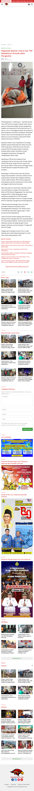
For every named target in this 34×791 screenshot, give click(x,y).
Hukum (3, 48)
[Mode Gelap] (29, 4)
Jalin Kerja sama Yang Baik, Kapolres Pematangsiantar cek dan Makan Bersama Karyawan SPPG (8, 752)
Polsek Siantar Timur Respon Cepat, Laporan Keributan (24, 636)
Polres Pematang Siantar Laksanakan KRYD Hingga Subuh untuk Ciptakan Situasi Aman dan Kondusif (15, 261)
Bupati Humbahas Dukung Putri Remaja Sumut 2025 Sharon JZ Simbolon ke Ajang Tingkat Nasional (25, 752)
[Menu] (2, 4)
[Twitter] (15, 779)
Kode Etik (13, 784)
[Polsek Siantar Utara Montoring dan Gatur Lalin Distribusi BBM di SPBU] (25, 283)
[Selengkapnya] (32, 665)
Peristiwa (8, 48)
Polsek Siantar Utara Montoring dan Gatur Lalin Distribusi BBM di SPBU (17, 246)
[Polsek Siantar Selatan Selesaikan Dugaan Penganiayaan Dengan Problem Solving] (8, 644)
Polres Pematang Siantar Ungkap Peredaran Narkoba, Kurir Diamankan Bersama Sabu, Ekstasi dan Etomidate (25, 651)
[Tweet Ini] (21, 272)
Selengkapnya (16, 658)
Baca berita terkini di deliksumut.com (17, 266)
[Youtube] (21, 779)
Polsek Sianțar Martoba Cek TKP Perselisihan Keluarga (7, 636)
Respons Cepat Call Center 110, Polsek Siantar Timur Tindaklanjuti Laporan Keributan (15, 257)
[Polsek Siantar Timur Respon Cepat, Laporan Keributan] (25, 629)
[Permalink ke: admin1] (2, 59)
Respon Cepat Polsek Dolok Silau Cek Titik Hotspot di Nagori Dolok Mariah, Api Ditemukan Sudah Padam (15, 242)
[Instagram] (18, 779)
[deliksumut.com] (6, 4)
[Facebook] (12, 779)
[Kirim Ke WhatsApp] (31, 272)
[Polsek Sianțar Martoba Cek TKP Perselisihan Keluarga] (8, 629)
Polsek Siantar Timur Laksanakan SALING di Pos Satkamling (14, 249)
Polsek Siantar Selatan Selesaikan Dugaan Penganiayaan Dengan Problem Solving (7, 651)
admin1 (6, 58)
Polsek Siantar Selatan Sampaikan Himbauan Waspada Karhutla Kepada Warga (16, 253)
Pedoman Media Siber (24, 784)
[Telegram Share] (28, 272)
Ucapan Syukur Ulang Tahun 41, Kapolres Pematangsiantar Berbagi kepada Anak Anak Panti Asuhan (25, 736)
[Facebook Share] (18, 272)
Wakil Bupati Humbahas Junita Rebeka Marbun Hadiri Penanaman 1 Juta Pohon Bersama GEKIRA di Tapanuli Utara (8, 736)
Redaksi (7, 784)
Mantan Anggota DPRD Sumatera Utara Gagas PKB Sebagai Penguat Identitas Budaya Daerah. (25, 721)
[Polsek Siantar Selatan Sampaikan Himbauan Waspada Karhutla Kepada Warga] (25, 300)
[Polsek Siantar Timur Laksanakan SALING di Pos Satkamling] (8, 300)
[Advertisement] (17, 24)
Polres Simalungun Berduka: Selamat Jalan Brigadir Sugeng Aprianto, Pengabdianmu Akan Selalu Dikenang (8, 721)
